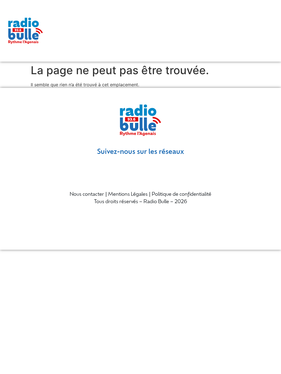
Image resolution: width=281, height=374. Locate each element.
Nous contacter (87, 194)
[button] (276, 31)
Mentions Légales (128, 194)
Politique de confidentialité (181, 194)
